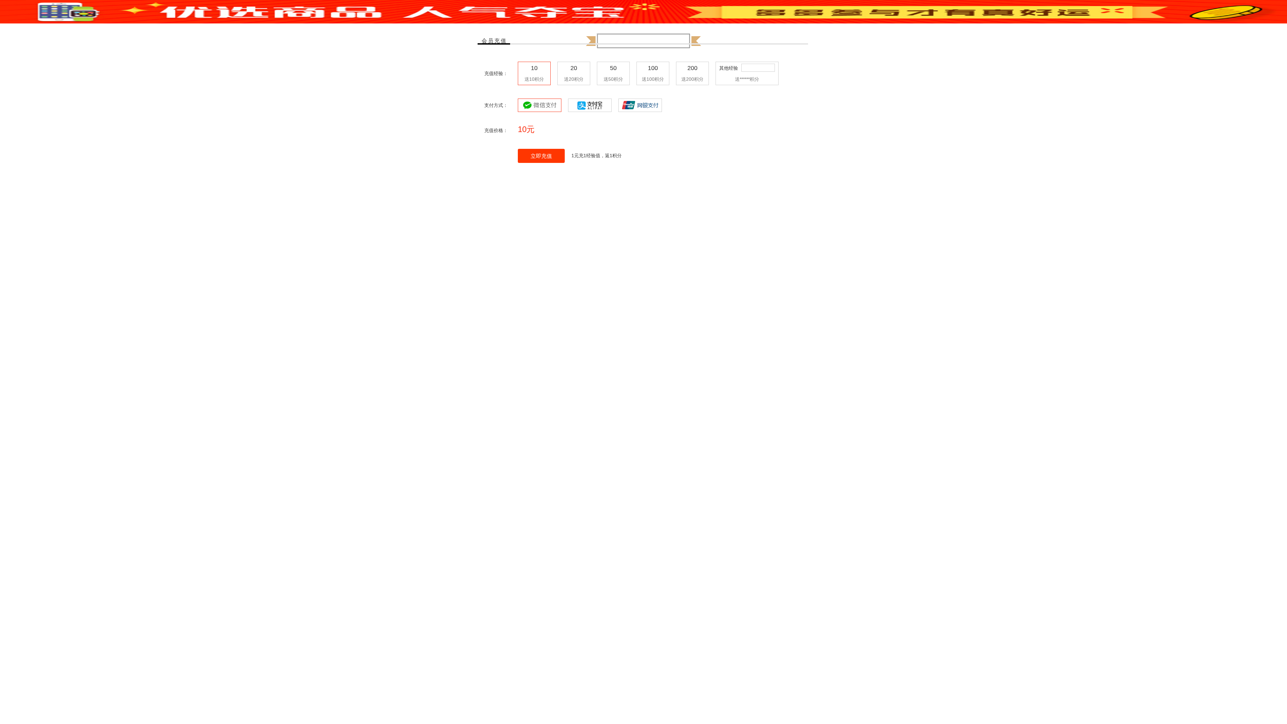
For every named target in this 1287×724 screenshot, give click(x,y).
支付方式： (496, 105)
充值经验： (496, 73)
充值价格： (496, 130)
